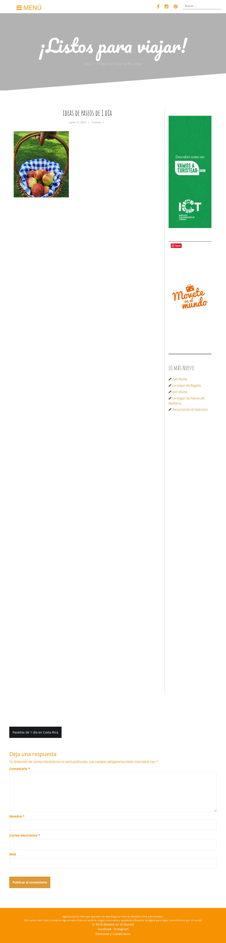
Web (12, 854)
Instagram (121, 929)
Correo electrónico (24, 835)
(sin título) (179, 379)
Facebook (104, 929)
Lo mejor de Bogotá (186, 385)
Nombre (16, 816)
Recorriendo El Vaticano (189, 409)
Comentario (19, 769)
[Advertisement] (190, 485)
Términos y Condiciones (113, 934)
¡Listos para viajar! (113, 45)
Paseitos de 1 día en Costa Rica (35, 732)
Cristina (96, 122)
